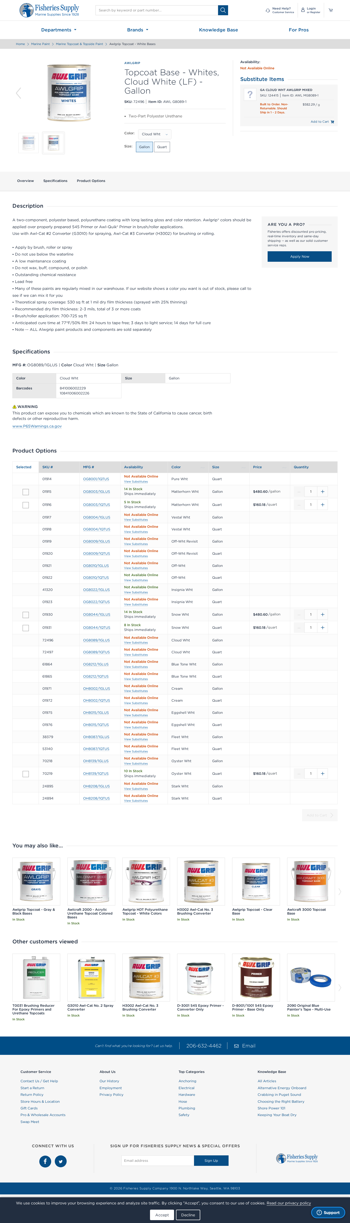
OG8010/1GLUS (96, 566)
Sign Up (211, 1160)
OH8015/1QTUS (96, 725)
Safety (184, 1115)
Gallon (144, 147)
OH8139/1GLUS (96, 761)
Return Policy (32, 1094)
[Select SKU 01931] (26, 628)
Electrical (187, 1088)
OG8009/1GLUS (96, 541)
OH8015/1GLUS (96, 712)
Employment (111, 1088)
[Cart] (329, 10)
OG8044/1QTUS (96, 627)
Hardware (187, 1094)
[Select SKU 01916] (26, 505)
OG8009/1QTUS (96, 553)
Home (20, 44)
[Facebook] (46, 1158)
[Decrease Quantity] (299, 491)
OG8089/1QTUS (96, 652)
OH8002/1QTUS (96, 700)
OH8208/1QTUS (96, 798)
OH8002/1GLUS (96, 688)
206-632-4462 (203, 1045)
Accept (162, 1215)
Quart (162, 147)
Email (248, 1045)
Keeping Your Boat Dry (277, 1115)
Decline (188, 1215)
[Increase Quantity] (322, 491)
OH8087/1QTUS (96, 749)
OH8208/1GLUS (96, 786)
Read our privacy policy (289, 1203)
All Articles (267, 1081)
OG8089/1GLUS (96, 640)
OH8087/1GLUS (96, 737)
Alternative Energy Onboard (282, 1088)
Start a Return (32, 1088)
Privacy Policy (112, 1094)
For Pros (299, 30)
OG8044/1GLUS (96, 614)
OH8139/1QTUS (96, 773)
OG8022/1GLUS (96, 590)
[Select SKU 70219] (26, 774)
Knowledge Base (218, 30)
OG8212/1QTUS (96, 676)
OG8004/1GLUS (96, 517)
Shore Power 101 (271, 1108)
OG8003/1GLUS (96, 491)
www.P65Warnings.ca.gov (37, 426)
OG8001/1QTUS (96, 479)
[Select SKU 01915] (26, 492)
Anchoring (187, 1081)
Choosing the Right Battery (281, 1101)
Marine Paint (40, 44)
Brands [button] (136, 30)
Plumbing (187, 1108)
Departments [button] (57, 30)
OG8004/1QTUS (96, 529)
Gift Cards (29, 1108)
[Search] (223, 10)
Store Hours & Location (40, 1101)
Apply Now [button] (299, 256)
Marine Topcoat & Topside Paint (79, 44)
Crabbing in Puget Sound (279, 1094)
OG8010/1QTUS (96, 577)
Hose (183, 1101)
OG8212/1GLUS (96, 664)
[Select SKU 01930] (26, 615)
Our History (109, 1081)
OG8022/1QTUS (96, 602)
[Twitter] (61, 1158)
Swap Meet (29, 1122)
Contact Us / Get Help (39, 1081)
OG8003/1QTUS (96, 505)
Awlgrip (132, 63)
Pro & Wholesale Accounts (42, 1115)
